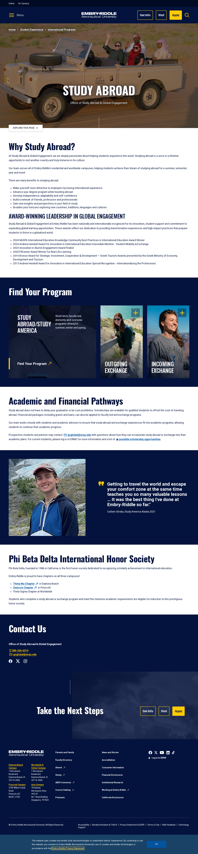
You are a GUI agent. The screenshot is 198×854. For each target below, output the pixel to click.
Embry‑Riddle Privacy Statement (68, 848)
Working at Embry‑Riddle (114, 790)
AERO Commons (63, 782)
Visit (161, 15)
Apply (178, 711)
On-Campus (23, 3)
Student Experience (31, 29)
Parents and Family (64, 752)
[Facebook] (10, 660)
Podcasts (60, 797)
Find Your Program (32, 364)
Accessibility (83, 825)
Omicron (23, 587)
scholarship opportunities (139, 439)
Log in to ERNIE (159, 758)
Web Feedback (169, 825)
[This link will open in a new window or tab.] (150, 752)
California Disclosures (113, 797)
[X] (18, 660)
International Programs (62, 29)
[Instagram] (25, 660)
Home (12, 29)
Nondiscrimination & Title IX (104, 825)
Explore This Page (24, 128)
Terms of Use (153, 825)
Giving (58, 775)
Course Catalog (63, 790)
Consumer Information (113, 767)
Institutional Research (112, 782)
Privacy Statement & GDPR (132, 825)
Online (11, 3)
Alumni (58, 767)
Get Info (145, 15)
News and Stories (110, 752)
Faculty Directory (63, 760)
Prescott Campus (17, 785)
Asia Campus (37, 785)
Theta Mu (24, 583)
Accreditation (108, 760)
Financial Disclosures (112, 775)
